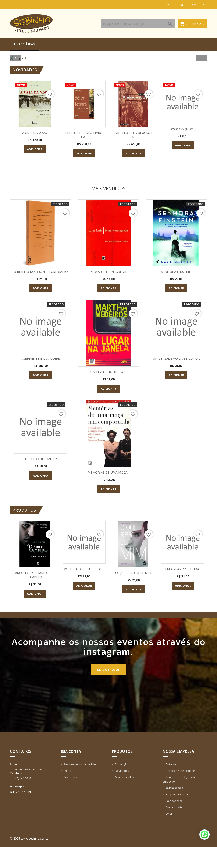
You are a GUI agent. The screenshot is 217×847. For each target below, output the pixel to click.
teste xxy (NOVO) (182, 129)
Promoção (121, 764)
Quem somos (174, 788)
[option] (108, 58)
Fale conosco (174, 801)
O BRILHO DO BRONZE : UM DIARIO (41, 271)
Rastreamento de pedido (80, 764)
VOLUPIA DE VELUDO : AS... (84, 569)
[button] (25, 58)
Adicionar (34, 149)
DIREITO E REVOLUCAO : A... (133, 134)
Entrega (170, 764)
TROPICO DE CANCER (40, 459)
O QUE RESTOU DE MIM (133, 573)
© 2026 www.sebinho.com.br (30, 838)
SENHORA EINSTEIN (176, 271)
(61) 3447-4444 (197, 4)
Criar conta (71, 777)
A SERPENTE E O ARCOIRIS (41, 358)
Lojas (169, 814)
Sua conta (71, 751)
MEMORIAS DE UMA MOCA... (108, 472)
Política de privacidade (180, 771)
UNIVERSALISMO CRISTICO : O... (176, 358)
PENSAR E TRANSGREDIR (108, 271)
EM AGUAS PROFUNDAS (183, 569)
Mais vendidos (124, 777)
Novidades (121, 771)
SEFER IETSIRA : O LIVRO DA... (84, 134)
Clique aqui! (109, 670)
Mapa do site (174, 807)
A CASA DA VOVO (34, 132)
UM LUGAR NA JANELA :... (108, 372)
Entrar (67, 771)
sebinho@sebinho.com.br (31, 769)
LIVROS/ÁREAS (24, 44)
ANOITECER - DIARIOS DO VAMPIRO (34, 575)
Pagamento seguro (178, 794)
